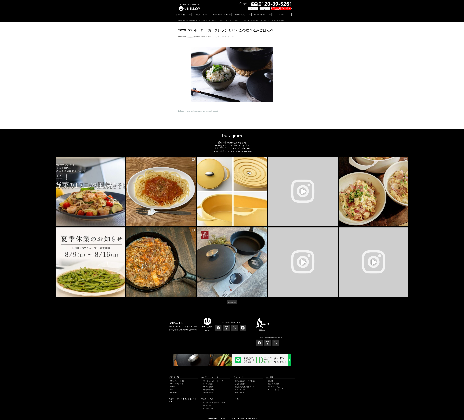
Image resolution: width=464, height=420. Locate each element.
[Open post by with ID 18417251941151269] (373, 191)
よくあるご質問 (240, 384)
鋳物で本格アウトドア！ (211, 390)
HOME (180, 20)
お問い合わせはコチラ (243, 3)
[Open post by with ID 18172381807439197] (90, 262)
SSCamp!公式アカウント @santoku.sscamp (232, 151)
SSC (171, 390)
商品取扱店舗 (207, 405)
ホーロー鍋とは (208, 384)
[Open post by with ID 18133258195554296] (303, 191)
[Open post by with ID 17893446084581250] (303, 262)
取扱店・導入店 (240, 15)
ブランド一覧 (180, 15)
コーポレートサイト (274, 390)
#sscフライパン (241, 145)
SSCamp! (173, 392)
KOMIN (172, 387)
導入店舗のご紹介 (208, 408)
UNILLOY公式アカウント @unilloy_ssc (232, 148)
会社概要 (270, 381)
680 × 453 (201, 36)
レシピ (281, 15)
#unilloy (218, 145)
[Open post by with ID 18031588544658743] (90, 191)
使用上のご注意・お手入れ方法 (245, 381)
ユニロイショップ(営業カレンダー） (214, 402)
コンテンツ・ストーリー (220, 15)
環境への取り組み (273, 384)
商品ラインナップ (201, 15)
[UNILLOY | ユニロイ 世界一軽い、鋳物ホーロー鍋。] (189, 5)
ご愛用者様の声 (208, 392)
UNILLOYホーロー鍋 (177, 381)
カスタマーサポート (260, 15)
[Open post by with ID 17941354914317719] (161, 191)
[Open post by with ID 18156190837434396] (161, 262)
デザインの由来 (208, 387)
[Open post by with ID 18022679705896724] (232, 191)
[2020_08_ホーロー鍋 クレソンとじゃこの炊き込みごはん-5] (232, 48)
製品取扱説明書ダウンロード (244, 387)
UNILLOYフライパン (177, 384)
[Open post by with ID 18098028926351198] (232, 262)
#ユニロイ (228, 145)
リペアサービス (240, 390)
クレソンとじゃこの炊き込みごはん (230, 20)
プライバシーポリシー (275, 387)
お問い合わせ (239, 392)
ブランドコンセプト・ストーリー (213, 381)
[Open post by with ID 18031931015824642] (373, 262)
